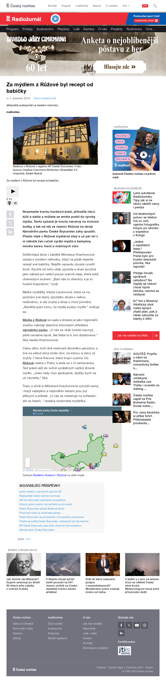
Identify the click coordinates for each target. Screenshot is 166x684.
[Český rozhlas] (20, 6)
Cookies (101, 667)
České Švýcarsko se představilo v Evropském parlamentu (51, 517)
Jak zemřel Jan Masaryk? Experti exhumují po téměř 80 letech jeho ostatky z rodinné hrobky (23, 584)
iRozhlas (52, 6)
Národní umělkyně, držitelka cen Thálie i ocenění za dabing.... (146, 381)
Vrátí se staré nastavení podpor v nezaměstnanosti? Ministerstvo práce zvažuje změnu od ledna (102, 586)
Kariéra (87, 638)
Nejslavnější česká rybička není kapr (39, 496)
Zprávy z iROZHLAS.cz (22, 550)
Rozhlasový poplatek (95, 648)
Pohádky (120, 147)
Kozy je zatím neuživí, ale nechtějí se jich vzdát (45, 504)
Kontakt (87, 643)
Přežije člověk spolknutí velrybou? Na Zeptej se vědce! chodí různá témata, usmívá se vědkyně (146, 283)
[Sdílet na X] (10, 223)
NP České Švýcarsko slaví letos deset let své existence (50, 525)
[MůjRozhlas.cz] (12, 112)
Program (66, 6)
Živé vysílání (121, 159)
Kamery (89, 29)
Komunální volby (23, 628)
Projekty (117, 29)
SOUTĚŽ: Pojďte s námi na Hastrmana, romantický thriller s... (146, 361)
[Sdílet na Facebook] (10, 214)
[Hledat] (155, 6)
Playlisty (64, 29)
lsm (28, 539)
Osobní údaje (116, 667)
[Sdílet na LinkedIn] (10, 232)
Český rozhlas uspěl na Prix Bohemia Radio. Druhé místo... (144, 401)
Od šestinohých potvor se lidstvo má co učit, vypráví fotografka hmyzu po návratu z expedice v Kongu (146, 224)
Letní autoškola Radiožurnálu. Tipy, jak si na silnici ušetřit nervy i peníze (146, 200)
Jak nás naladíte (92, 623)
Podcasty (53, 633)
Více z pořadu (123, 349)
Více (150, 29)
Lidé (76, 29)
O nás (102, 29)
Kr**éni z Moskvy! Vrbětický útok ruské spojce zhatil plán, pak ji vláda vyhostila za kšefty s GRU (145, 309)
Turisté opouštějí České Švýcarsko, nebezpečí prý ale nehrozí (54, 521)
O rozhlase (112, 6)
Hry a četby (121, 136)
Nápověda (89, 628)
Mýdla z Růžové (35, 320)
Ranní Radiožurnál (45, 98)
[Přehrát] (12, 191)
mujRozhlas (82, 6)
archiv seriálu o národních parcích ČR (40, 491)
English (149, 667)
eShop (17, 638)
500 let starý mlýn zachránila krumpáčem (42, 500)
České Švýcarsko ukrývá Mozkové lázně (41, 508)
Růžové (28, 363)
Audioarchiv (45, 29)
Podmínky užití (134, 667)
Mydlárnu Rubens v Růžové (50, 475)
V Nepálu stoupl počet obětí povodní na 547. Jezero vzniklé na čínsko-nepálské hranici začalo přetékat (62, 586)
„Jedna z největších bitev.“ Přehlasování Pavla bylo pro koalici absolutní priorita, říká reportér (144, 254)
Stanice (97, 6)
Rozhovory (134, 29)
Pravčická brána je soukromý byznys (39, 513)
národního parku (35, 330)
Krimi (118, 142)
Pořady (28, 29)
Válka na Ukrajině (23, 623)
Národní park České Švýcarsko (36, 530)
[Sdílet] (15, 203)
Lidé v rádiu (90, 633)
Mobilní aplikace (57, 638)
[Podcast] (9, 203)
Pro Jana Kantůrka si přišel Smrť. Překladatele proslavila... (146, 418)
